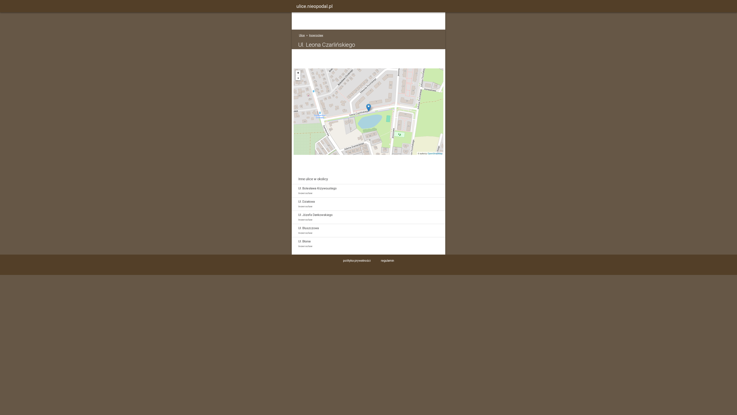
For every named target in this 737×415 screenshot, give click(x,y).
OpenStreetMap (435, 153)
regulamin (387, 260)
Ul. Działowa (306, 204)
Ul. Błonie (305, 244)
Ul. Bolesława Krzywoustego (317, 191)
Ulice (302, 35)
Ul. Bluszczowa (308, 230)
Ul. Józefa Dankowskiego (315, 217)
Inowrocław (316, 35)
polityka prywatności (357, 260)
